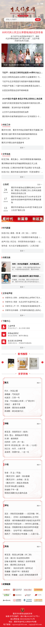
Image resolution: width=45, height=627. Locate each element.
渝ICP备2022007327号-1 (29, 616)
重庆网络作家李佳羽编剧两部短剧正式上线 (19, 163)
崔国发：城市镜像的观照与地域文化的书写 (22, 520)
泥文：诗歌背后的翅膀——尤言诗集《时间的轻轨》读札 (22, 514)
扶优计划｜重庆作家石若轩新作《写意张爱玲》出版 (23, 172)
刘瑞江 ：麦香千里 (12, 404)
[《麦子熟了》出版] (11, 364)
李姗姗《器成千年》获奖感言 (17, 571)
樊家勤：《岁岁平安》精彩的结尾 (19, 530)
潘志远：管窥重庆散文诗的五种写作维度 (22, 527)
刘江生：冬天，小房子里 (15, 449)
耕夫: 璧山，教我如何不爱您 (16, 435)
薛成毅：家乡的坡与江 (14, 411)
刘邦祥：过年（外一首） (15, 442)
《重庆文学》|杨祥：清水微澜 (17, 476)
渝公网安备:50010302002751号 (22, 619)
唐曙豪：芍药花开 (12, 394)
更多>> (22, 148)
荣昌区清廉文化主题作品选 (16, 493)
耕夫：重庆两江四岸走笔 (15, 565)
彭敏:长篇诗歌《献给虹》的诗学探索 (20, 561)
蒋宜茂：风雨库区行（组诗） (17, 432)
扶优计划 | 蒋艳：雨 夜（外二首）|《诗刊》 (19, 233)
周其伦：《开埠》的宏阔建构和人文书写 (22, 517)
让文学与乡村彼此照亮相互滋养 (15, 112)
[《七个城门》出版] (23, 364)
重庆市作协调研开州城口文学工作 (15, 138)
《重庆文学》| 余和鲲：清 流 (17, 479)
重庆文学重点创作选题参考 (12, 143)
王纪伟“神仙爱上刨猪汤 (14, 486)
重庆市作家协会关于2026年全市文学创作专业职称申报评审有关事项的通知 (26, 199)
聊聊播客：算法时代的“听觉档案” (16, 108)
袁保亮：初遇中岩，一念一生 (17, 452)
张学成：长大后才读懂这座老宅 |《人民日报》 (20, 246)
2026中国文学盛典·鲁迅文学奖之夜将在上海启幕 (22, 99)
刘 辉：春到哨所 (11, 439)
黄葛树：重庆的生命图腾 (15, 408)
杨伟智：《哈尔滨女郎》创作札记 (19, 568)
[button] (4, 219)
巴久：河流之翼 (11, 391)
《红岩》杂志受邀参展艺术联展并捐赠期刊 (16, 65)
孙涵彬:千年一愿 (11, 490)
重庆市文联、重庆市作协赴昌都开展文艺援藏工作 (22, 130)
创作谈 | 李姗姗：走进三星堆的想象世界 (21, 575)
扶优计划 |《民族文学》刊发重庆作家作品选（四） (22, 237)
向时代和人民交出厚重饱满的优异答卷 (22, 32)
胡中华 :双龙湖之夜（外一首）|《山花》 (21, 445)
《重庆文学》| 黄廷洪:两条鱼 (17, 483)
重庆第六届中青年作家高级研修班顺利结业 (19, 134)
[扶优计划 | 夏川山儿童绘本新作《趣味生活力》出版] (34, 364)
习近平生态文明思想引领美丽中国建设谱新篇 (21, 81)
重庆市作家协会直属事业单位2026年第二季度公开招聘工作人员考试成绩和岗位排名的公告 (26, 190)
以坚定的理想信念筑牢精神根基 (15, 90)
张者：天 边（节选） (13, 473)
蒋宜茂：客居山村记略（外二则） (19, 555)
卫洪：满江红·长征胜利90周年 (17, 558)
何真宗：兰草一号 (12, 398)
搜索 (37, 19)
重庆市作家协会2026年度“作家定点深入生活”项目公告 (26, 208)
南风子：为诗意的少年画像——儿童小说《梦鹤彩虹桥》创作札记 (22, 534)
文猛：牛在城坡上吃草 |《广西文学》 (20, 401)
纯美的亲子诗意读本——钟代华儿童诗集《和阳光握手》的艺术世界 (22, 524)
